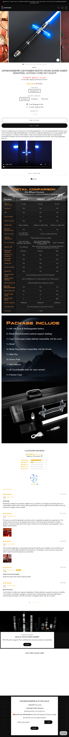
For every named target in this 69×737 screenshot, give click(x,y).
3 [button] (35, 602)
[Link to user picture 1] (7, 532)
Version (34, 87)
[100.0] (33, 477)
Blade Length (34, 96)
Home (34, 67)
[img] (7, 494)
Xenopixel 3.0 (34, 91)
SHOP (27, 644)
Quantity (34, 111)
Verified (33, 484)
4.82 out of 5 (39, 454)
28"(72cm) (44, 99)
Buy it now (34, 125)
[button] (31, 84)
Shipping (31, 79)
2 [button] (32, 602)
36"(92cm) (24, 99)
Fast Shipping (34, 173)
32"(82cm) (34, 99)
